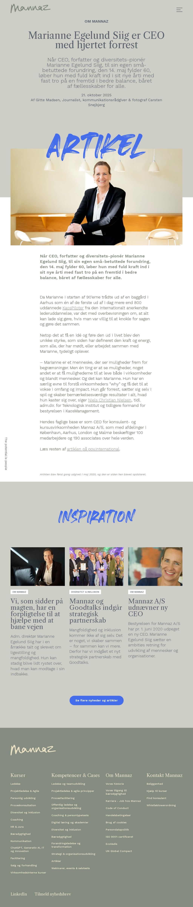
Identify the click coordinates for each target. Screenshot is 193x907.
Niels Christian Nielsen (109, 400)
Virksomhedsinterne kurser (28, 872)
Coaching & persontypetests (70, 815)
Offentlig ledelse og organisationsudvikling (66, 806)
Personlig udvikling (23, 798)
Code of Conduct (117, 808)
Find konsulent (156, 798)
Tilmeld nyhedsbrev (52, 894)
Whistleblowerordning (161, 805)
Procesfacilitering (63, 798)
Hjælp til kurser (157, 790)
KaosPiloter (73, 307)
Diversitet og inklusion (25, 812)
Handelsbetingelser (118, 815)
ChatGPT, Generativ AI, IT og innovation (27, 849)
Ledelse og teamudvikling (68, 783)
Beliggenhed (155, 783)
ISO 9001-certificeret (119, 836)
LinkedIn (19, 894)
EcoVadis (111, 843)
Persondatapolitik (117, 829)
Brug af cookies (116, 822)
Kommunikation (21, 841)
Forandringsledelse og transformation (65, 845)
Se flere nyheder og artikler (96, 700)
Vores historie (115, 783)
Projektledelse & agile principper (72, 790)
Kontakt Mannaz (164, 775)
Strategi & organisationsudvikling (73, 853)
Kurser (18, 775)
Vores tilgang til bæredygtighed (116, 792)
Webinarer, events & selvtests (70, 868)
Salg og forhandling (24, 865)
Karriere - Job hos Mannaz (123, 800)
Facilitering (18, 858)
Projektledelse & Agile (25, 790)
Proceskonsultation (23, 805)
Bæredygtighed (21, 833)
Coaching (17, 819)
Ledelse (15, 783)
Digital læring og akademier (69, 822)
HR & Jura (17, 826)
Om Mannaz (119, 775)
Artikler (56, 861)
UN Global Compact (119, 851)
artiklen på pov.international (93, 449)
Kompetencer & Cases (75, 775)
